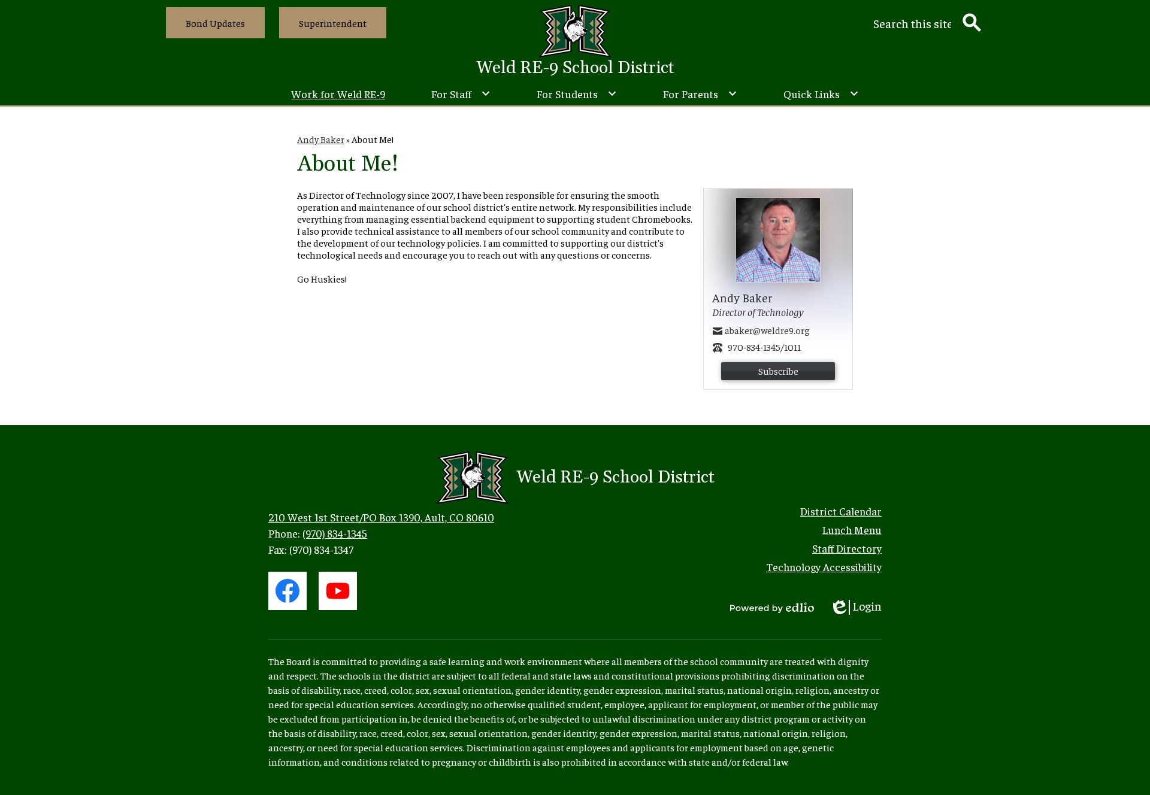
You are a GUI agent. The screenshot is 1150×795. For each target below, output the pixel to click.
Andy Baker (320, 139)
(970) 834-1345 (334, 533)
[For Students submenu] (577, 93)
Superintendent (333, 23)
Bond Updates (215, 23)
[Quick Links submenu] (821, 93)
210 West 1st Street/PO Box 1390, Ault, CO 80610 (381, 517)
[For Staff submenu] (460, 93)
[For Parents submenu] (700, 93)
